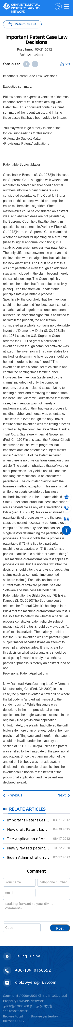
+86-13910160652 (33, 970)
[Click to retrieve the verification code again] (32, 928)
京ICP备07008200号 (17, 1006)
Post (59, 928)
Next (61, 795)
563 (67, 64)
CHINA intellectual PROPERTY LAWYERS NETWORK (25, 8)
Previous (14, 795)
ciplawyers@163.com (35, 982)
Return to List (25, 24)
